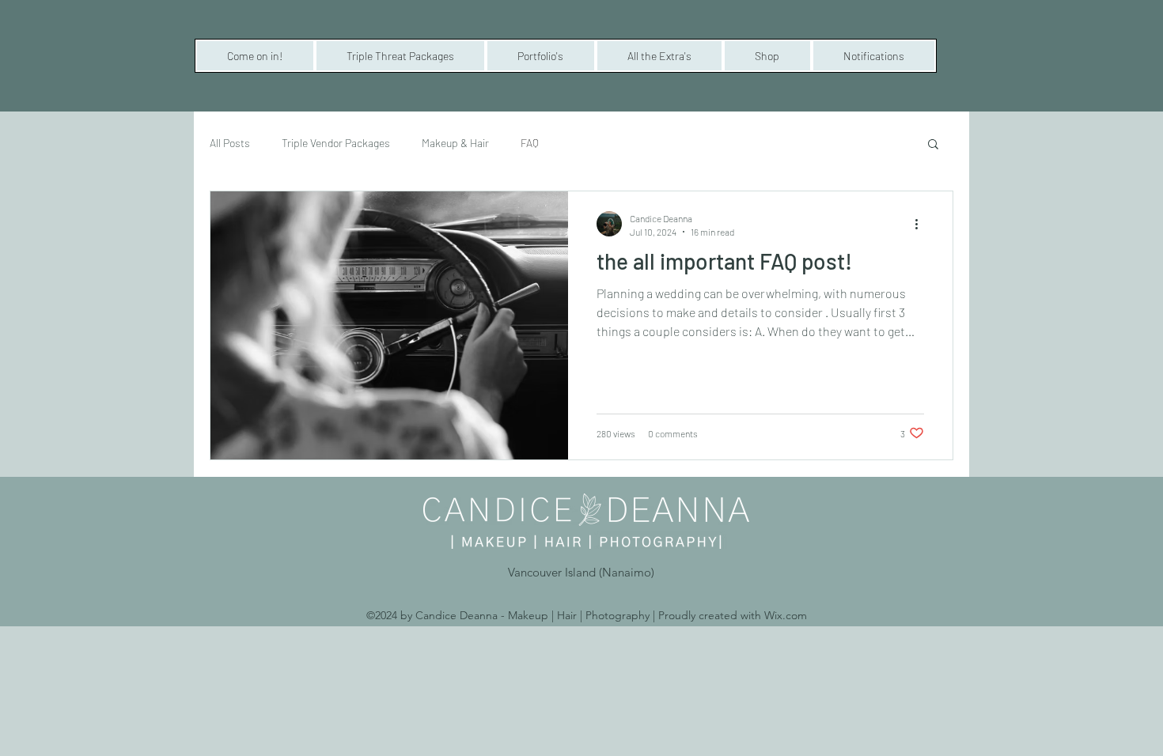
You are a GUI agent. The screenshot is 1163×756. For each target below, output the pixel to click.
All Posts (230, 142)
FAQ (530, 142)
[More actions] (921, 223)
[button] (255, 56)
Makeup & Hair (455, 142)
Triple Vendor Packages (336, 142)
